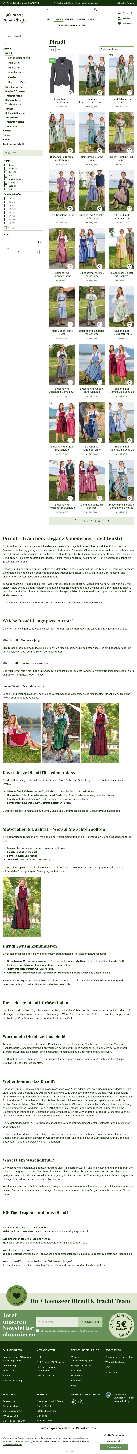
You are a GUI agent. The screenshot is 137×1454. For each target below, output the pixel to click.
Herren (7, 130)
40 (12, 209)
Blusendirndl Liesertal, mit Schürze (91, 332)
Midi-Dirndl (14, 62)
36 (11, 202)
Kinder (6, 135)
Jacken (9, 108)
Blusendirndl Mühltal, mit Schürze (92, 274)
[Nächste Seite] (108, 521)
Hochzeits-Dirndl (17, 82)
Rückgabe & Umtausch (82, 1365)
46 (12, 219)
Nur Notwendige (114, 1441)
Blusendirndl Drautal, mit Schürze (62, 158)
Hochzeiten (13, 795)
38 (11, 205)
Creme (13, 182)
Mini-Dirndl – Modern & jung (21, 640)
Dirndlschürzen (14, 87)
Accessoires (12, 117)
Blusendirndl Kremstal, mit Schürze (121, 390)
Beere (12, 165)
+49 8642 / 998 (10, 1415)
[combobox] (68, 9)
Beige (12, 168)
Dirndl (9, 52)
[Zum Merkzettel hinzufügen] (70, 92)
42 (11, 212)
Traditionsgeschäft (13, 144)
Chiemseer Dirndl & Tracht (50, 1401)
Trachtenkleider (94, 602)
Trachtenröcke (13, 95)
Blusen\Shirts (12, 100)
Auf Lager (12, 228)
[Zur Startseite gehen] (15, 18)
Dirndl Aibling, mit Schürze (121, 101)
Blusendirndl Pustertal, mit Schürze (121, 448)
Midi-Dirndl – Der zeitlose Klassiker (26, 663)
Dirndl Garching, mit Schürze (121, 158)
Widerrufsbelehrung (115, 1362)
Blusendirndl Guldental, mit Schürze (121, 332)
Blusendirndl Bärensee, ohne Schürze (62, 274)
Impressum (111, 1372)
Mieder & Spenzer (15, 91)
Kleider (12, 77)
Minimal (13, 250)
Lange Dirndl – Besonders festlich (24, 686)
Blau (12, 172)
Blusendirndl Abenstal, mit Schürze (92, 216)
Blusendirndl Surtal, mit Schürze (62, 448)
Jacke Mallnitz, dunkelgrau (62, 101)
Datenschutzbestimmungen (64, 1331)
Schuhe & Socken (15, 113)
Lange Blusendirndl (19, 57)
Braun (12, 175)
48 (11, 223)
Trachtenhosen (13, 104)
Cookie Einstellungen (114, 1435)
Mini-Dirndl (14, 67)
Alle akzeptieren (114, 1447)
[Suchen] (96, 9)
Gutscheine (11, 126)
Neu (5, 44)
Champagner (16, 178)
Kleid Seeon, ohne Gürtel (62, 332)
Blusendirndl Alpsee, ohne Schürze (92, 390)
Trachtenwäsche (14, 121)
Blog (73, 1385)
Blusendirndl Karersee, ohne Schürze (92, 448)
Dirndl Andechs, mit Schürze (92, 506)
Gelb (12, 185)
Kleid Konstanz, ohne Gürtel (62, 216)
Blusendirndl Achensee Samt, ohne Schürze (62, 390)
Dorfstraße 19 (44, 1406)
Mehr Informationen (12, 1444)
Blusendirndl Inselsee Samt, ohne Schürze (121, 506)
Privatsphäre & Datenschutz (119, 1357)
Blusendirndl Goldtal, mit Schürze (121, 274)
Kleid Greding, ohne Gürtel (91, 158)
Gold (12, 189)
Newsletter (76, 1375)
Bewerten (76, 1380)
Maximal (31, 250)
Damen (7, 48)
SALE (6, 139)
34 (11, 198)
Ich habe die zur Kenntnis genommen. (69, 1331)
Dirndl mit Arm (16, 72)
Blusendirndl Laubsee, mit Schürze (91, 101)
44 (11, 216)
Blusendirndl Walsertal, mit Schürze (62, 506)
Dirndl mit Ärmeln (70, 602)
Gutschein (76, 1370)
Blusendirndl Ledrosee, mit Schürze (121, 217)
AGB (107, 1367)
